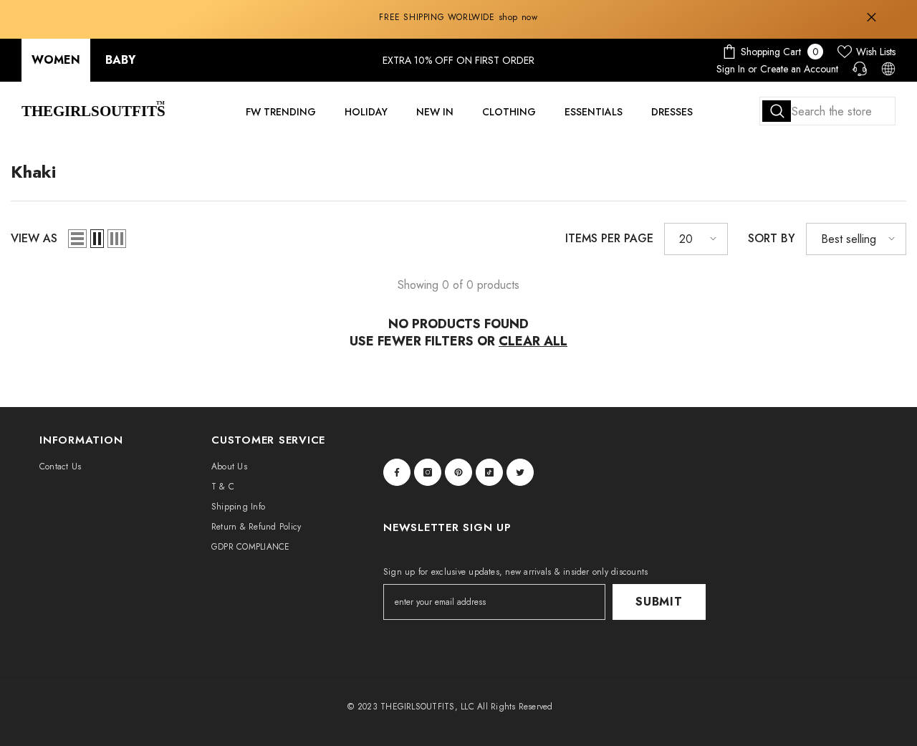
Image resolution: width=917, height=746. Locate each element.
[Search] (827, 111)
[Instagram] (427, 472)
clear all (533, 341)
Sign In (730, 69)
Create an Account (799, 69)
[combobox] (827, 111)
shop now (518, 17)
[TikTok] (489, 472)
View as (34, 238)
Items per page (609, 238)
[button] (77, 238)
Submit (659, 601)
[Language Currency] (888, 69)
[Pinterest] (458, 472)
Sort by (771, 238)
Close (871, 17)
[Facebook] (397, 472)
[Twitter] (520, 472)
